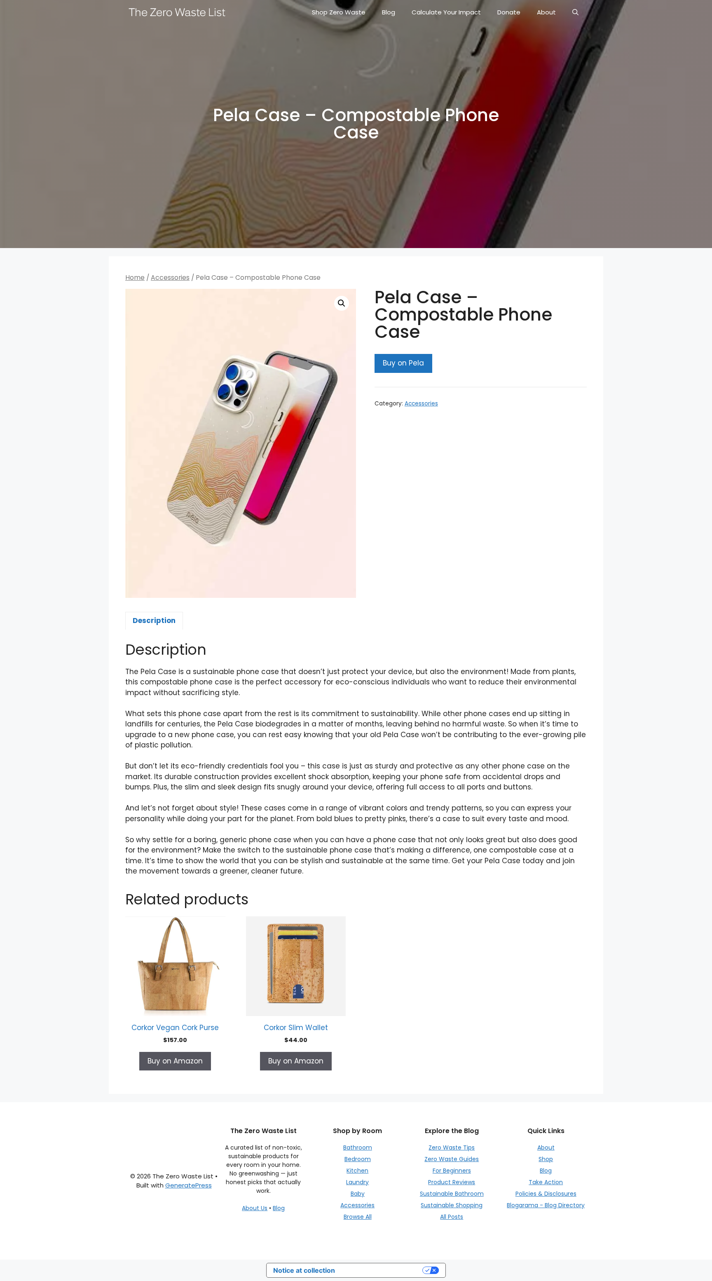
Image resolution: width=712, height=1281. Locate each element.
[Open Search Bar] (575, 12)
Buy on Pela (403, 363)
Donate (508, 12)
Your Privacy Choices (383, 1270)
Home (135, 277)
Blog (388, 12)
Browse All (358, 1217)
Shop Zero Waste (338, 12)
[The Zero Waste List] (177, 12)
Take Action (546, 1182)
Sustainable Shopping (451, 1205)
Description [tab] (154, 620)
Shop (546, 1159)
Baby (358, 1194)
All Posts (451, 1217)
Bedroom (357, 1159)
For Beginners (452, 1170)
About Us (254, 1208)
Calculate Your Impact (446, 12)
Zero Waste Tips (452, 1147)
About (546, 12)
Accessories (170, 277)
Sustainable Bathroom (452, 1194)
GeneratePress (188, 1185)
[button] (341, 303)
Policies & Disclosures (545, 1194)
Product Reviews (451, 1182)
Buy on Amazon (175, 1061)
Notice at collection (304, 1270)
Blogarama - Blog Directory (546, 1205)
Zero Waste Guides (451, 1159)
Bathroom (357, 1147)
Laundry (357, 1182)
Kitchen (357, 1170)
